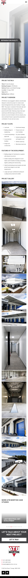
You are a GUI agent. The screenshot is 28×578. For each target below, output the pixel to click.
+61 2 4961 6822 (7, 560)
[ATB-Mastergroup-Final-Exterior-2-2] (14, 463)
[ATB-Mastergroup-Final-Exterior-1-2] (14, 189)
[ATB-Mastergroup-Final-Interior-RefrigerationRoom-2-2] (14, 375)
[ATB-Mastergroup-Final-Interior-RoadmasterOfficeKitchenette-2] (14, 209)
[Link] (3, 2)
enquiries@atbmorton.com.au (10, 564)
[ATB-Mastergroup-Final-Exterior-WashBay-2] (14, 400)
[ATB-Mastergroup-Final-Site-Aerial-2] (14, 264)
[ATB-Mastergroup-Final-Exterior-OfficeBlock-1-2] (14, 486)
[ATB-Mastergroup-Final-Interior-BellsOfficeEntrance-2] (14, 238)
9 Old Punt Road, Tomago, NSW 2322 (11, 568)
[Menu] (26, 2)
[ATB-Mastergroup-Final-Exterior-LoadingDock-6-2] (14, 303)
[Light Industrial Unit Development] (14, 514)
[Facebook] (3, 572)
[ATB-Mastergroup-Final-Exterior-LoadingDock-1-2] (14, 443)
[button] (7, 526)
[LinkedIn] (7, 572)
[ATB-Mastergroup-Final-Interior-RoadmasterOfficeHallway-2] (14, 348)
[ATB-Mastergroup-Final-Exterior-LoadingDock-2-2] (14, 427)
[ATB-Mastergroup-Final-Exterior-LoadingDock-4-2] (14, 319)
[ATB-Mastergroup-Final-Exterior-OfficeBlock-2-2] (14, 283)
